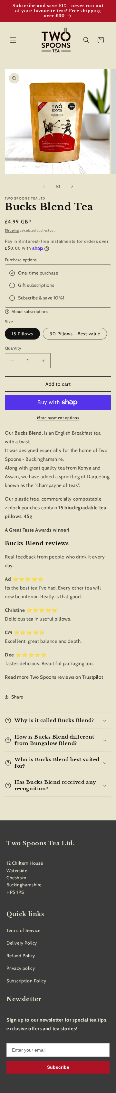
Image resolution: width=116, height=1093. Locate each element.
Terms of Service (23, 930)
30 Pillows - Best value (75, 334)
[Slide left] (44, 186)
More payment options (58, 417)
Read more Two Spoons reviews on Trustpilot (54, 677)
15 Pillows (22, 334)
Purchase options (20, 259)
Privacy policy (20, 968)
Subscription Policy (26, 981)
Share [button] (17, 697)
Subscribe (58, 1067)
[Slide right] (72, 186)
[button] (13, 40)
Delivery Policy (21, 943)
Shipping (12, 230)
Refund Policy (20, 955)
